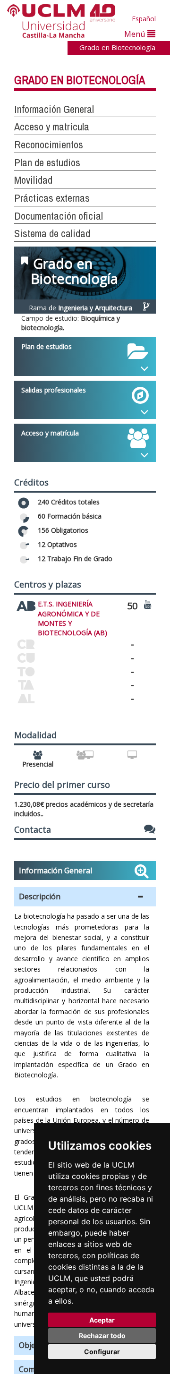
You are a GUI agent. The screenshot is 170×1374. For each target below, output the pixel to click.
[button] (85, 896)
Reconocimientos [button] (48, 144)
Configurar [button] (102, 1352)
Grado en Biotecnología (117, 47)
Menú (135, 33)
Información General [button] (54, 109)
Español (144, 18)
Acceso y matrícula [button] (51, 126)
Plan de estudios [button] (47, 162)
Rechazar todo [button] (102, 1335)
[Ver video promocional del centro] (148, 603)
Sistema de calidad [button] (52, 233)
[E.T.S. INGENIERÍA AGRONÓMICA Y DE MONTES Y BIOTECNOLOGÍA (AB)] (26, 604)
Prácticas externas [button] (52, 198)
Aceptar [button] (102, 1320)
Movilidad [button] (33, 180)
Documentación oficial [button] (58, 216)
